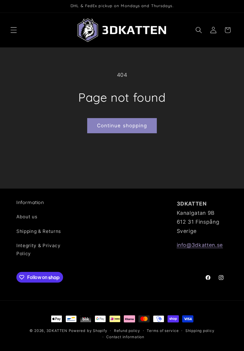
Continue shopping (122, 126)
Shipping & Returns (38, 231)
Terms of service (163, 330)
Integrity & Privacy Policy (38, 249)
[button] (14, 30)
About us (26, 217)
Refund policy (127, 330)
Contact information (125, 337)
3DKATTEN (56, 330)
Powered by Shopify (88, 330)
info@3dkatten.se (200, 245)
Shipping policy (200, 330)
